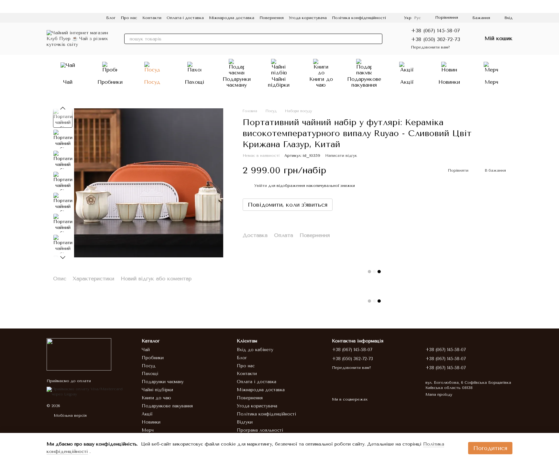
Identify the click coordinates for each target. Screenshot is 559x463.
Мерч (491, 82)
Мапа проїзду (438, 394)
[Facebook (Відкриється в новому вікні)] (64, 17)
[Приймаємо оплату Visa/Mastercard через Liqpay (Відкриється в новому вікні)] (89, 391)
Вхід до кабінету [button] (255, 349)
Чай (67, 82)
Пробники (110, 82)
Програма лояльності (260, 430)
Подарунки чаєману (237, 82)
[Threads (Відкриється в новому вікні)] (88, 17)
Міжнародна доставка (231, 18)
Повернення (271, 18)
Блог (110, 18)
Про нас (129, 18)
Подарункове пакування (364, 82)
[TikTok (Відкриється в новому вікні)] (57, 17)
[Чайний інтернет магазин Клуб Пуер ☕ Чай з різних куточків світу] (79, 354)
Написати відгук (341, 155)
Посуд (152, 82)
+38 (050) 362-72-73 (435, 39)
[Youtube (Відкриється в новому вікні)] (72, 17)
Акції (407, 82)
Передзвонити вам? (430, 47)
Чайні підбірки (279, 82)
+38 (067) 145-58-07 (435, 30)
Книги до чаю (321, 82)
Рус (417, 18)
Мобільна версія (69, 415)
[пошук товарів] (377, 39)
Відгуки (245, 422)
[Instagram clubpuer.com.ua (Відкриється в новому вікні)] (49, 17)
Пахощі (194, 82)
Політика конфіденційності (359, 18)
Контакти (151, 18)
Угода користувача (308, 18)
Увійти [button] (260, 185)
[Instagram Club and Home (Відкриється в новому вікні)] (95, 17)
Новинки (449, 82)
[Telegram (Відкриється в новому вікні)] (80, 17)
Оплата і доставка (185, 18)
